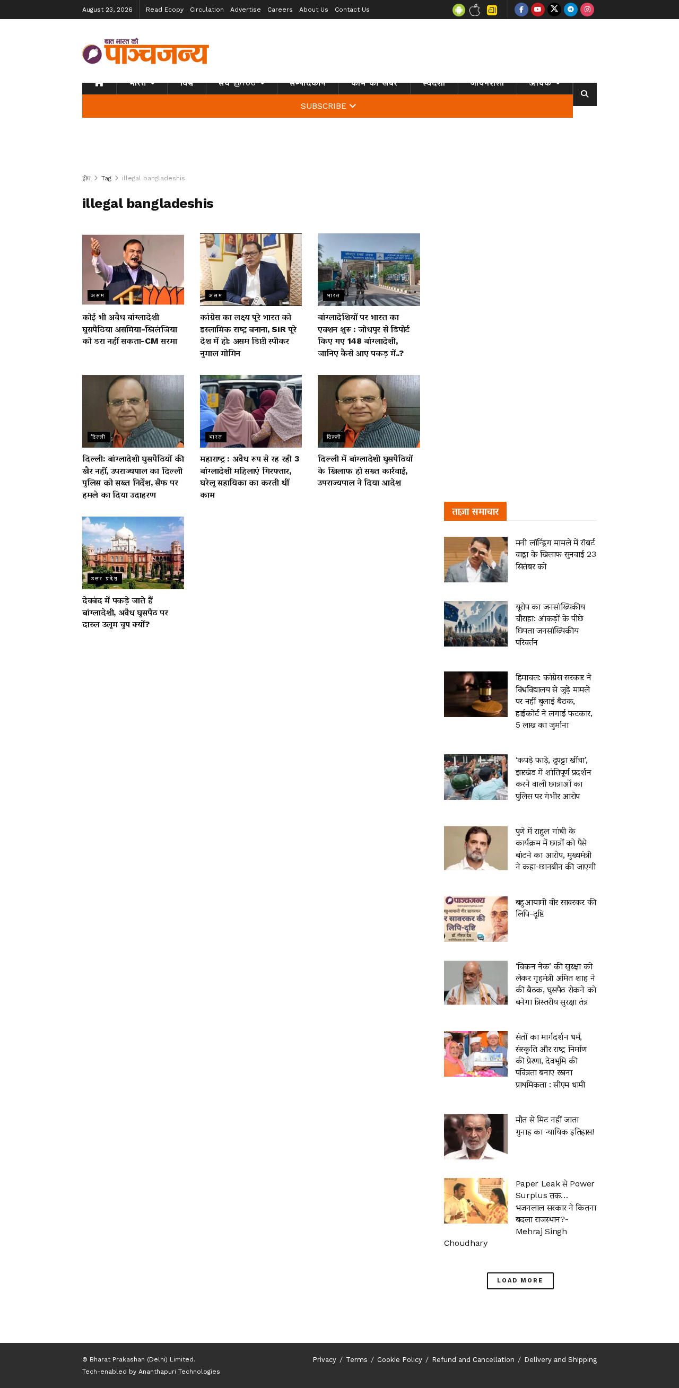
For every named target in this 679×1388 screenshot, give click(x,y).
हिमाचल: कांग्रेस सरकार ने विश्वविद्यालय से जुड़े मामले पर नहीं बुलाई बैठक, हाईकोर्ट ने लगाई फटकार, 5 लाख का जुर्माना (554, 701)
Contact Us (352, 9)
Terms (357, 1360)
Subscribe (323, 106)
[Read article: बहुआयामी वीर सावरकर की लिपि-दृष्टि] (476, 919)
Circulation (207, 9)
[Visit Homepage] (146, 51)
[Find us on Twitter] (554, 9)
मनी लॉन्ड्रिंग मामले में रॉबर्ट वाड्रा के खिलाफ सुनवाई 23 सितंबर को (556, 554)
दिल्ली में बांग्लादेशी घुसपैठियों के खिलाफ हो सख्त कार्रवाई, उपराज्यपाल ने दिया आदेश (365, 470)
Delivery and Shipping (560, 1360)
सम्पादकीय (308, 83)
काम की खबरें (374, 83)
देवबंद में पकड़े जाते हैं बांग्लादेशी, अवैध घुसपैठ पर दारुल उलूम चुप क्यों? (125, 612)
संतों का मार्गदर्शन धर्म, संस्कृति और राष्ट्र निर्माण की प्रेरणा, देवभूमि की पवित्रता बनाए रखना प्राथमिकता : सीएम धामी (551, 1060)
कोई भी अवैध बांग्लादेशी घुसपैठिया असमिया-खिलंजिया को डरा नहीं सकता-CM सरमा (129, 329)
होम (86, 178)
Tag (106, 178)
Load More (520, 1280)
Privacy (324, 1360)
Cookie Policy (399, 1360)
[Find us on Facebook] (521, 9)
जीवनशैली (487, 83)
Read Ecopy (165, 9)
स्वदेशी (434, 83)
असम (98, 295)
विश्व (187, 83)
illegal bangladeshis (153, 178)
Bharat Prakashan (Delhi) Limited (142, 1359)
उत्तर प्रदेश (104, 578)
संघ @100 (237, 83)
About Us (313, 9)
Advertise (245, 9)
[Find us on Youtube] (538, 9)
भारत (137, 83)
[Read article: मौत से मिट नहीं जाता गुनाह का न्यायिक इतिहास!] (476, 1136)
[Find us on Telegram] (571, 9)
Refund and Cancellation (473, 1360)
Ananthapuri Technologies (179, 1371)
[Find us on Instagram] (587, 9)
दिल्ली (98, 437)
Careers (280, 9)
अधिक (540, 83)
